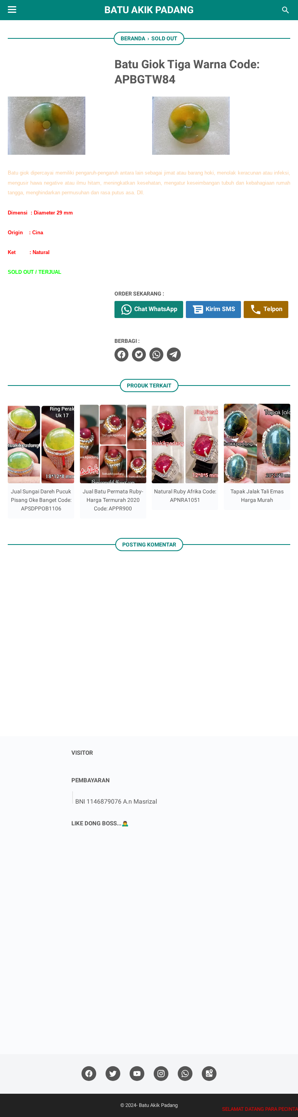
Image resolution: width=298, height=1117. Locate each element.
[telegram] (174, 354)
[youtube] (137, 1073)
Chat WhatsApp (155, 309)
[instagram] (161, 1073)
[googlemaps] (209, 1073)
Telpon (272, 309)
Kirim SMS (219, 309)
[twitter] (139, 354)
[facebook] (121, 354)
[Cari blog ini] (285, 10)
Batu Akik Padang (149, 10)
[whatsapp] (156, 354)
